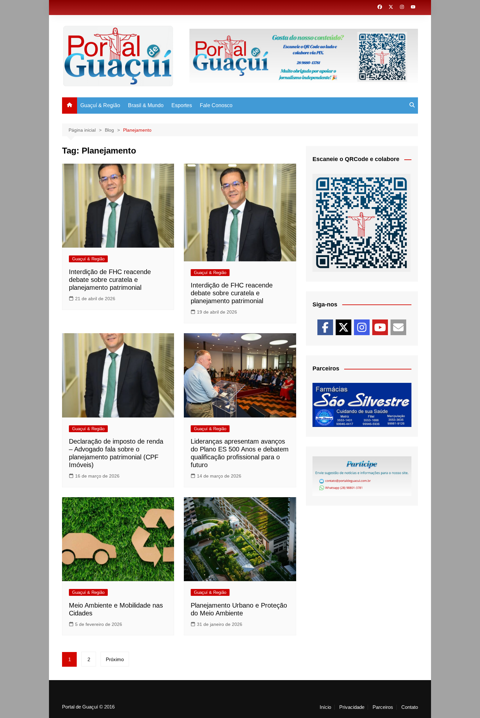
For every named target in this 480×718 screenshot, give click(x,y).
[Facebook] (325, 327)
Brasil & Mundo (146, 105)
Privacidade (351, 707)
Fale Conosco (216, 105)
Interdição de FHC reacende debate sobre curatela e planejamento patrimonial (110, 279)
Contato (409, 707)
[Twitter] (343, 327)
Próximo (115, 659)
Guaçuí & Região (100, 105)
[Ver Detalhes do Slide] (361, 405)
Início (325, 707)
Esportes (181, 105)
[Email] (398, 327)
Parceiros (383, 707)
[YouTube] (380, 327)
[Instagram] (362, 327)
